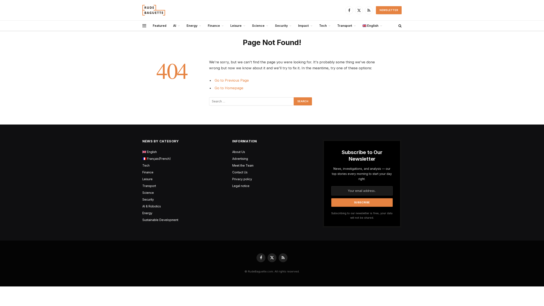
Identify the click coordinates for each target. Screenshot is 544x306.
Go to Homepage (229, 88)
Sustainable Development (160, 220)
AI (174, 25)
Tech (323, 25)
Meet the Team (243, 165)
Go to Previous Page (232, 80)
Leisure (236, 25)
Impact (303, 25)
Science (258, 25)
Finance (214, 25)
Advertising (240, 158)
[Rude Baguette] (153, 10)
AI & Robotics (151, 206)
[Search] (400, 26)
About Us (238, 152)
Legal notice (240, 186)
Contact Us (240, 172)
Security (281, 25)
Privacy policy (242, 179)
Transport (344, 25)
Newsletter (389, 10)
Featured (159, 25)
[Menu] (144, 26)
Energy (192, 25)
